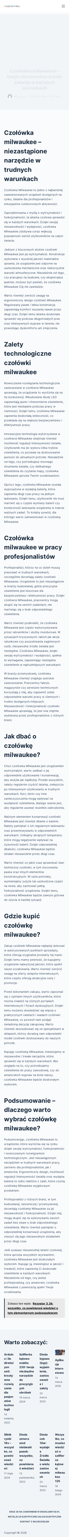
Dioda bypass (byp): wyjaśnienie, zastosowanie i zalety (45, 1371)
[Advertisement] (34, 34)
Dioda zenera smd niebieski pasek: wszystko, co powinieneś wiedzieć (26, 1451)
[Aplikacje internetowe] (60, 1352)
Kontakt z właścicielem (34, 1521)
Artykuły (56, 96)
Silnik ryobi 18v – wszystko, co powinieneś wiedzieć (9, 1451)
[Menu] (63, 6)
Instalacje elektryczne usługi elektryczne (34, 1516)
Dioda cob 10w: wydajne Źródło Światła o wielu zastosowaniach (45, 1456)
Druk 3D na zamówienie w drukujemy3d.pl (34, 1511)
